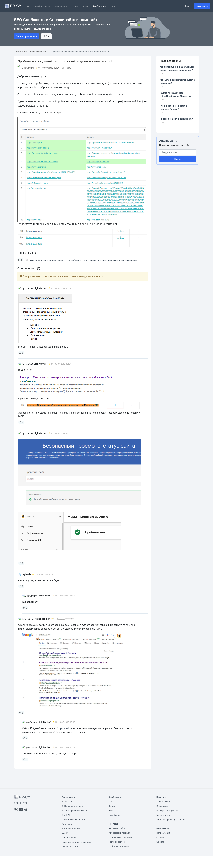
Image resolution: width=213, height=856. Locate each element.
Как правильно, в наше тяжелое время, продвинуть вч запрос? (177, 68)
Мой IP (65, 832)
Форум (112, 805)
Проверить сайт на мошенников (77, 841)
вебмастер (76, 259)
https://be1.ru (65, 728)
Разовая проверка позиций (74, 810)
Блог (113, 5)
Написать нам (163, 832)
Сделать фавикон (70, 846)
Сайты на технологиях (119, 846)
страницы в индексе (108, 259)
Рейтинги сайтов (117, 841)
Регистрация (202, 5)
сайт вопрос (90, 259)
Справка (160, 837)
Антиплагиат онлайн (71, 828)
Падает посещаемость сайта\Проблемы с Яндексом (175, 94)
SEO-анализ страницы (72, 805)
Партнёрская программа (120, 837)
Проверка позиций (167, 810)
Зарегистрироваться (26, 36)
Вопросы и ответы (39, 51)
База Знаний (115, 814)
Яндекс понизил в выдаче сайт (176, 118)
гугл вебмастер (38, 259)
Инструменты (61, 5)
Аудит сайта (67, 823)
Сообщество (99, 5)
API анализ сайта (117, 828)
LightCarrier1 (28, 67)
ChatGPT (66, 814)
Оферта (160, 841)
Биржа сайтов (81, 5)
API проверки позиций (119, 832)
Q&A (111, 801)
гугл (68, 259)
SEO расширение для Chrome (170, 819)
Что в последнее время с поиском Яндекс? (173, 107)
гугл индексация (55, 259)
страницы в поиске (128, 259)
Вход (187, 5)
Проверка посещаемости (73, 819)
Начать (177, 158)
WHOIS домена (69, 837)
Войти (46, 36)
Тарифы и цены (42, 5)
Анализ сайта (168, 140)
